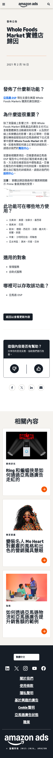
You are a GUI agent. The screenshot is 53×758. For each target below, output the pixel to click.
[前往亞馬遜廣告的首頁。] (26, 739)
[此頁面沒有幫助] (14, 369)
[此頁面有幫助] (38, 369)
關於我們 (26, 678)
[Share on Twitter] (22, 387)
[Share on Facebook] (12, 387)
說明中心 (8, 173)
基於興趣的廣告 (26, 700)
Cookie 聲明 (26, 707)
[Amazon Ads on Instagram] (25, 668)
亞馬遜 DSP (10, 97)
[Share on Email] (41, 387)
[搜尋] (48, 4)
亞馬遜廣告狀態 (26, 715)
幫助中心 (24, 148)
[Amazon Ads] (26, 4)
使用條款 (26, 686)
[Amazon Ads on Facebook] (43, 668)
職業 (26, 722)
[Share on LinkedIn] (31, 387)
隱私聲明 (26, 693)
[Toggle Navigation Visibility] (4, 4)
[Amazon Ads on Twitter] (16, 668)
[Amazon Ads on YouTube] (34, 668)
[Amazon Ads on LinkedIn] (7, 668)
